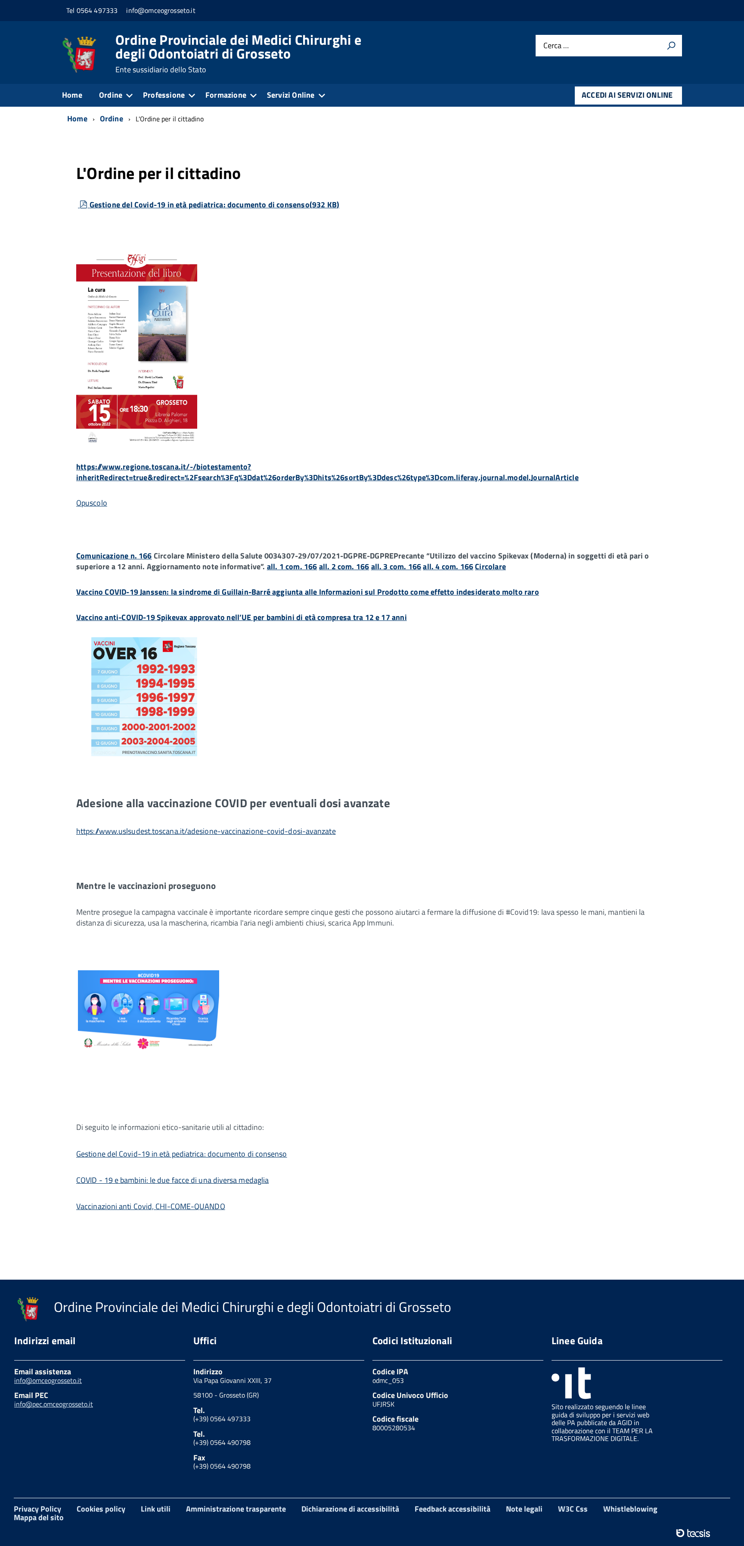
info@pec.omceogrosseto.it (53, 1404)
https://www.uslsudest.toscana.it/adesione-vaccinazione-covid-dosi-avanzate (206, 831)
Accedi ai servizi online (627, 95)
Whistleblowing (630, 1509)
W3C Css (573, 1509)
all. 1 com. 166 (292, 566)
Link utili (155, 1509)
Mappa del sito (39, 1517)
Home (72, 95)
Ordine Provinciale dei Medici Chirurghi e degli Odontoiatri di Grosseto (238, 53)
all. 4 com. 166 (448, 566)
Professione (164, 95)
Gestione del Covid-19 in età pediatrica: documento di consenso (214, 204)
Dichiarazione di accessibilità (350, 1509)
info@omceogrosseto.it (48, 1380)
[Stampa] (671, 45)
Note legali (524, 1509)
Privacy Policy (37, 1509)
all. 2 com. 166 (344, 566)
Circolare (490, 566)
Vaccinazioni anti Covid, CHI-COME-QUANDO (150, 1206)
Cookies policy (101, 1509)
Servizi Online (291, 95)
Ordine (110, 95)
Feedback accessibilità (452, 1509)
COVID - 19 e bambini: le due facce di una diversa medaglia (172, 1180)
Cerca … (556, 45)
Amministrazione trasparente (236, 1509)
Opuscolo (91, 503)
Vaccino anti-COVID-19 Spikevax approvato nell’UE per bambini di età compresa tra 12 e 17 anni (241, 617)
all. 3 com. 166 (396, 566)
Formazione (225, 95)
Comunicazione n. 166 (114, 556)
